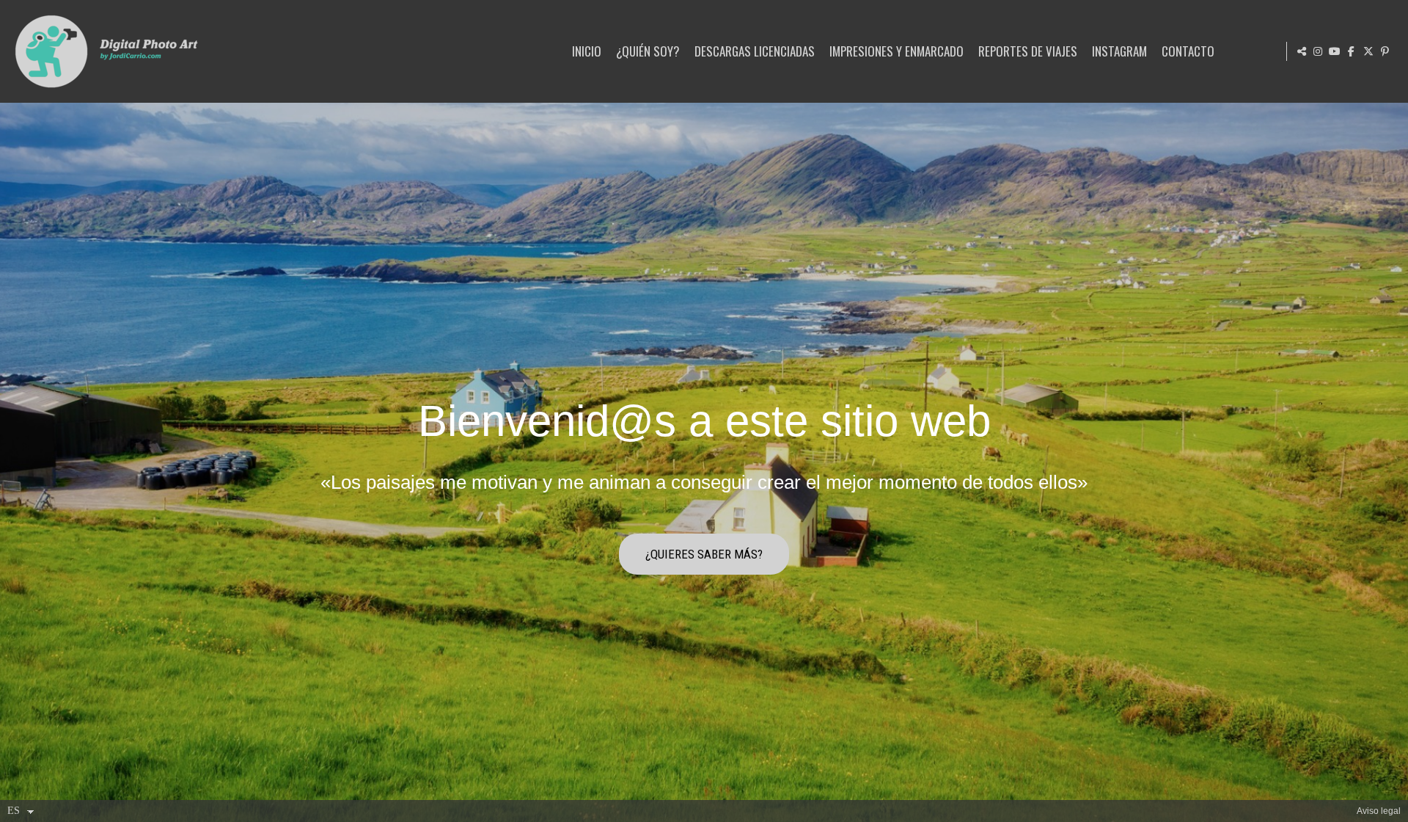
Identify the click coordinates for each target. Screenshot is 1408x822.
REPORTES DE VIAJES (1027, 51)
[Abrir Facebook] (1351, 51)
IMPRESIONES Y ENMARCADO (896, 51)
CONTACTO (1188, 51)
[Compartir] (1301, 51)
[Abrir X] (1368, 51)
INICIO (586, 51)
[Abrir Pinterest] (1385, 51)
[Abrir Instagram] (1317, 51)
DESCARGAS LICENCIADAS (754, 51)
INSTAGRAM (1119, 51)
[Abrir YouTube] (1334, 51)
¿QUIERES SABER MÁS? (704, 554)
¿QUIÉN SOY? (648, 51)
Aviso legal (1379, 811)
